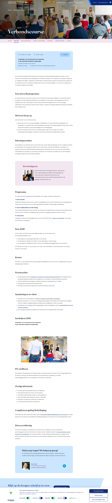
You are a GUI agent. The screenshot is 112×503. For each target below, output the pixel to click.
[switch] (41, 498)
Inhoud (10, 41)
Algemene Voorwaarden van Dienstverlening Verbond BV (45, 277)
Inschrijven (50, 41)
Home (9, 10)
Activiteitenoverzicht (61, 2)
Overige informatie (59, 41)
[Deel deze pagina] (102, 10)
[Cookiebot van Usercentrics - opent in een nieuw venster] (11, 500)
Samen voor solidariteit (58, 218)
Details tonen (72, 498)
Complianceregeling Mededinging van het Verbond (54, 414)
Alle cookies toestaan (98, 491)
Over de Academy (79, 2)
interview (37, 179)
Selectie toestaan (98, 495)
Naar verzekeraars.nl (103, 2)
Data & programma (26, 41)
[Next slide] (65, 350)
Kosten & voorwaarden (39, 41)
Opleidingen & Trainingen (19, 10)
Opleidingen (70, 2)
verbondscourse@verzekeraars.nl (38, 467)
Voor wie (16, 41)
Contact (95, 2)
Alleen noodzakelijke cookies (98, 499)
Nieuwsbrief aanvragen (61, 487)
